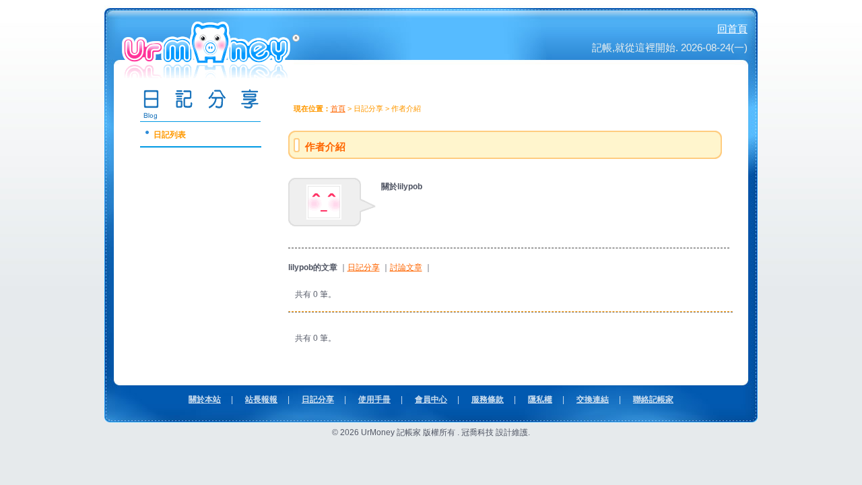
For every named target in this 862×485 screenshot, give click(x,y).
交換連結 (592, 399)
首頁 (338, 108)
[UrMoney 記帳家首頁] (212, 73)
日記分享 (363, 267)
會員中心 (431, 399)
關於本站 (205, 399)
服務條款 (487, 399)
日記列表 (170, 134)
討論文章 (406, 267)
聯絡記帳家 (653, 399)
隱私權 (540, 399)
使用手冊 (374, 399)
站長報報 (261, 399)
